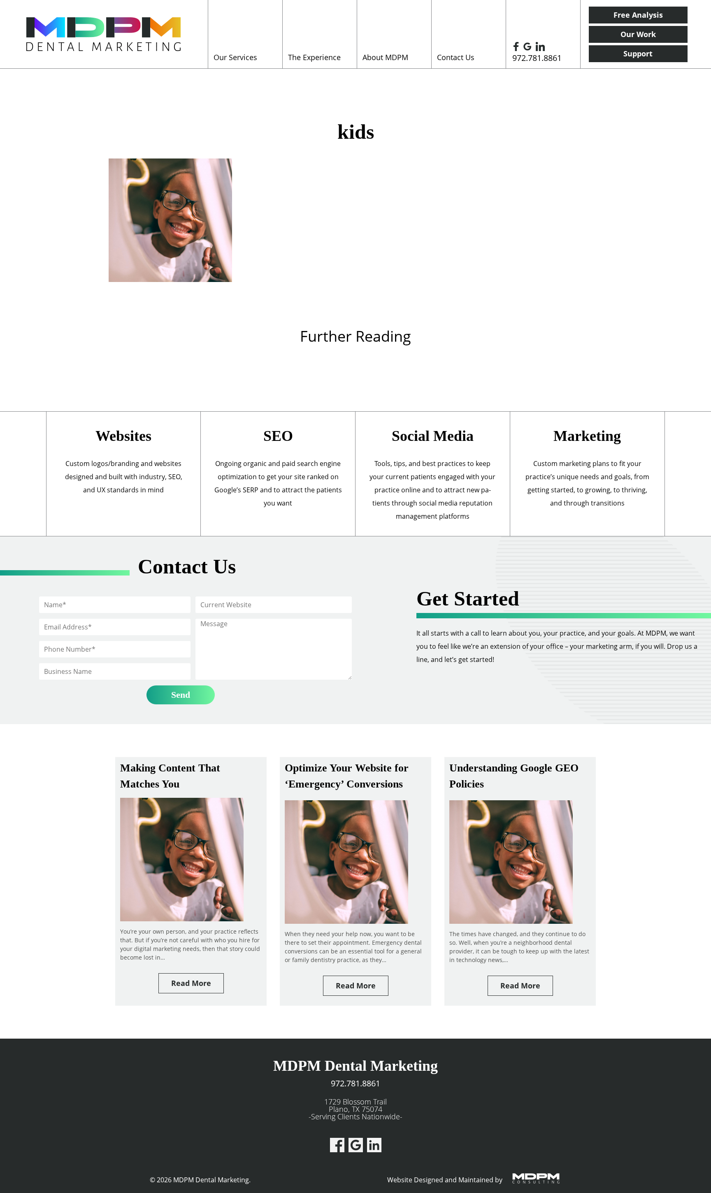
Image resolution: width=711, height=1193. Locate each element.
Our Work (638, 34)
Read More (191, 983)
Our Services (235, 57)
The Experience (314, 57)
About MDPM (385, 57)
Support (638, 53)
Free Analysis (638, 15)
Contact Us (455, 57)
